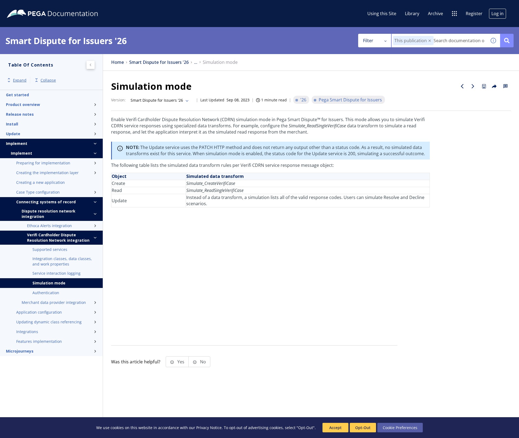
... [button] (195, 62)
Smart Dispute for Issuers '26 (159, 62)
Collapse (48, 80)
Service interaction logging (56, 273)
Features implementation (39, 341)
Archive (435, 13)
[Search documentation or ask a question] (507, 40)
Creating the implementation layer (47, 172)
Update (13, 133)
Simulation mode (48, 283)
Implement (16, 143)
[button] (430, 41)
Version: (118, 99)
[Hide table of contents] (90, 65)
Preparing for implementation (43, 162)
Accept (335, 427)
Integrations (27, 331)
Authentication (45, 292)
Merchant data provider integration (54, 302)
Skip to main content (24, 6)
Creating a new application (40, 182)
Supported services (49, 249)
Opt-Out (363, 427)
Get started (17, 94)
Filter (368, 41)
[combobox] (439, 40)
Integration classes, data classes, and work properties (62, 261)
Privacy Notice (209, 427)
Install (12, 124)
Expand (19, 80)
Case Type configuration (38, 192)
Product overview (23, 104)
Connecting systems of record (46, 201)
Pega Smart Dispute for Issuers (350, 100)
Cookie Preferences (400, 427)
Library (412, 13)
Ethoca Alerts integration (49, 225)
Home (117, 62)
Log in (497, 13)
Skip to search (65, 6)
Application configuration (39, 312)
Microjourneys (20, 351)
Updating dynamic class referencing (49, 321)
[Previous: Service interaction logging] (462, 86)
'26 (303, 100)
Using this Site (381, 13)
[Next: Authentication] (473, 86)
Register (474, 13)
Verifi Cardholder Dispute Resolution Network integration (58, 237)
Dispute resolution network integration (48, 213)
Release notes (20, 114)
